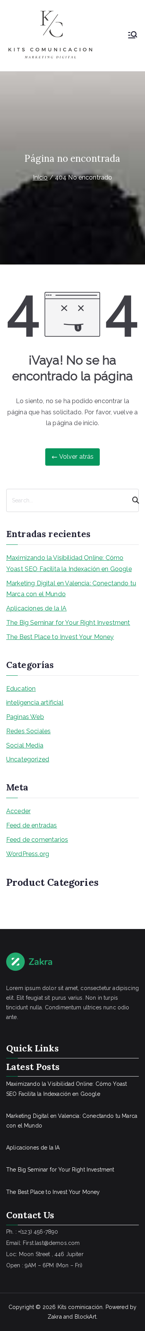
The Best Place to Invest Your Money (60, 637)
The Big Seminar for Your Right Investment (68, 622)
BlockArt (85, 1317)
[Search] (132, 500)
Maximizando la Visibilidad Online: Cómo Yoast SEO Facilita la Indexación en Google (69, 563)
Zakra (55, 1317)
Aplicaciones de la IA (36, 608)
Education (21, 688)
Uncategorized (27, 759)
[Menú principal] (132, 35)
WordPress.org (27, 854)
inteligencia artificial (34, 702)
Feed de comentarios (37, 839)
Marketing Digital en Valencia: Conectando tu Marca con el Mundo (71, 589)
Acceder (18, 811)
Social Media (24, 745)
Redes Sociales (28, 731)
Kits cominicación (80, 1307)
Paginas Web (25, 717)
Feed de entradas (31, 825)
